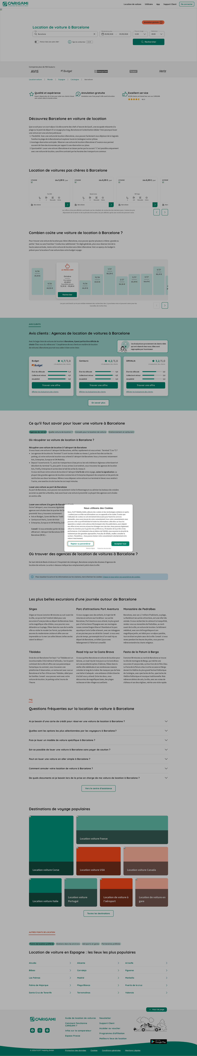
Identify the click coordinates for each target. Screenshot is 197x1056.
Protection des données (104, 548)
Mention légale (90, 548)
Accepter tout (120, 544)
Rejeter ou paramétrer (81, 544)
